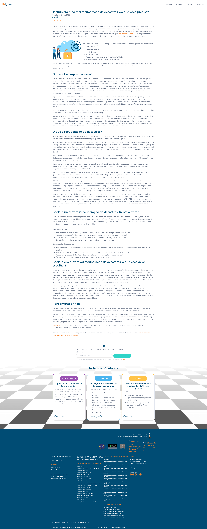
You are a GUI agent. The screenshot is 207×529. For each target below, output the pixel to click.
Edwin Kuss (56, 20)
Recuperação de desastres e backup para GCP (115, 469)
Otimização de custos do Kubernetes (114, 517)
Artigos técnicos (55, 467)
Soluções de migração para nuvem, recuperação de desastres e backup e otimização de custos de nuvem (90, 458)
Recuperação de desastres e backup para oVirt (115, 492)
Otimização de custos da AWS (112, 509)
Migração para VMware (83, 481)
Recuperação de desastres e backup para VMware (115, 486)
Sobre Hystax (133, 468)
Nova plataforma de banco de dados (87, 502)
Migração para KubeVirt (84, 479)
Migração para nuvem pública (85, 493)
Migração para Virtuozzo (84, 489)
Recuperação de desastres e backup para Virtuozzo (115, 482)
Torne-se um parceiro (136, 459)
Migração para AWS (82, 470)
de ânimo (125, 359)
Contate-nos (200, 4)
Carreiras (132, 470)
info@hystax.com (83, 522)
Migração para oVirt (82, 497)
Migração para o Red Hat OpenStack (87, 485)
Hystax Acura (58, 325)
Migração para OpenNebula (85, 495)
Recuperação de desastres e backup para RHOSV (115, 475)
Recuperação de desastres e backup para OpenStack (115, 489)
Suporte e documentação (58, 478)
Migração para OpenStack (84, 487)
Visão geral (80, 466)
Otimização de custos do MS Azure (114, 511)
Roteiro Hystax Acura (57, 476)
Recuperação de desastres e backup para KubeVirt (115, 479)
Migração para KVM (82, 491)
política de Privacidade (118, 527)
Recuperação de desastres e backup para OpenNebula (115, 496)
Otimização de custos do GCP (112, 513)
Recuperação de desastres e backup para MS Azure (116, 465)
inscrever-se (66, 456)
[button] (53, 17)
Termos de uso (102, 527)
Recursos (179, 4)
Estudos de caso (55, 470)
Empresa (189, 4)
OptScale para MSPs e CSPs (138, 461)
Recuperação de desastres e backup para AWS (115, 462)
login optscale (56, 456)
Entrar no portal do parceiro (138, 463)
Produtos (169, 4)
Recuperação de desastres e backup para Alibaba (115, 472)
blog (131, 466)
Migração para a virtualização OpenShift (88, 483)
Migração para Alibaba (83, 476)
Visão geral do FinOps (110, 507)
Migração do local (82, 500)
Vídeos (53, 472)
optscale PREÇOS (56, 460)
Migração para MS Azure (84, 472)
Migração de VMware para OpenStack (88, 468)
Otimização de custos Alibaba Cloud (114, 515)
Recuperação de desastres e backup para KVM (115, 499)
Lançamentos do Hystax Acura (59, 474)
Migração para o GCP (83, 474)
